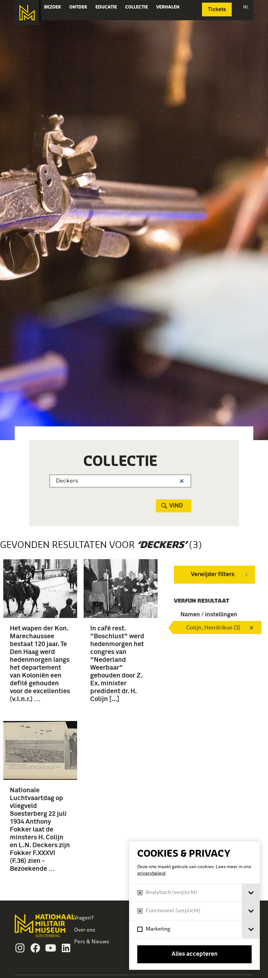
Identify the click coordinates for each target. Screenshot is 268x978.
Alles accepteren (195, 954)
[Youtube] (50, 948)
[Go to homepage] (38, 928)
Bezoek (52, 7)
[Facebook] (35, 948)
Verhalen (167, 7)
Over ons (84, 930)
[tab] (251, 893)
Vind (176, 506)
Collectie (136, 7)
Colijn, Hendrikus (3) (213, 628)
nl (246, 6)
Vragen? (83, 917)
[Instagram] (20, 948)
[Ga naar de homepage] (27, 12)
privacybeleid (151, 873)
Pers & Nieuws (91, 941)
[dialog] (194, 905)
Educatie (106, 7)
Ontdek (78, 7)
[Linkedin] (66, 948)
